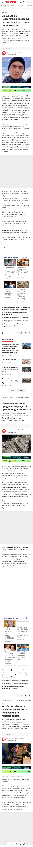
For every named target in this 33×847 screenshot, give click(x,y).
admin (8, 52)
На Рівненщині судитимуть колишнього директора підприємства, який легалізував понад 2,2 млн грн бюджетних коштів (10, 348)
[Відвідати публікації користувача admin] (4, 53)
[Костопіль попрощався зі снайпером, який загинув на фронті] (26, 369)
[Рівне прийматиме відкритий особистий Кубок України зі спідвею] (26, 380)
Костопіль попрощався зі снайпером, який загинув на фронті (11, 370)
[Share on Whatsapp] (16, 844)
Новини (5, 12)
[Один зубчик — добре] (26, 361)
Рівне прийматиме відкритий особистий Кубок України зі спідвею (11, 381)
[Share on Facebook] (9, 844)
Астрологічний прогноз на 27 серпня (16, 317)
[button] (3, 2)
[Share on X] (13, 844)
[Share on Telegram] (20, 844)
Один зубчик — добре (9, 359)
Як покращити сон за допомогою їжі (16, 321)
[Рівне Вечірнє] (12, 2)
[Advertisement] (16, 171)
